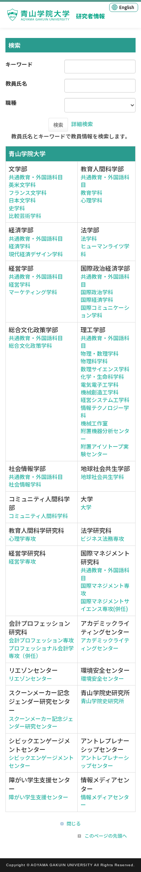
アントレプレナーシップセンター (105, 761)
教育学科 (91, 192)
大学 (86, 507)
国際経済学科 (97, 299)
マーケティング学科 (33, 292)
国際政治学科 (97, 292)
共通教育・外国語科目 (36, 177)
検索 (58, 124)
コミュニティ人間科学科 (38, 516)
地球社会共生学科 (102, 476)
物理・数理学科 (100, 353)
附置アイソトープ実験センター (105, 450)
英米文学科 (22, 184)
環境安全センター (102, 678)
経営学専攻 (22, 561)
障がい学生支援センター (38, 797)
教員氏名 (16, 83)
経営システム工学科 (105, 399)
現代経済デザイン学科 (36, 254)
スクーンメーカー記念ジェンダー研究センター (41, 722)
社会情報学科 (25, 484)
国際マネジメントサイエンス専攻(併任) (105, 604)
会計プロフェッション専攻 (41, 640)
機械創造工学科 (100, 392)
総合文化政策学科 (30, 345)
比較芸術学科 (25, 215)
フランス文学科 (28, 192)
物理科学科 (94, 361)
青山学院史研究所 (102, 701)
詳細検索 (82, 124)
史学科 (17, 208)
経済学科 (19, 246)
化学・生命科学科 (102, 376)
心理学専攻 (22, 538)
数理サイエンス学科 (105, 369)
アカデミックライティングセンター (105, 643)
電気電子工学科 (100, 384)
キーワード (19, 64)
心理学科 (91, 200)
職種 (10, 102)
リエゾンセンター (30, 678)
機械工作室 (94, 423)
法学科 (89, 238)
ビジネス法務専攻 (102, 538)
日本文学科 (22, 200)
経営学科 (19, 284)
